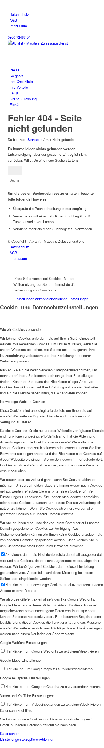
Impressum (18, 25)
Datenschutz (19, 14)
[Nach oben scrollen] (1, 269)
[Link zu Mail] (11, 3)
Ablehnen (60, 298)
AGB (13, 20)
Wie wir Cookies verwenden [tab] (21, 329)
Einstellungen (77, 298)
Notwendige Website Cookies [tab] (22, 401)
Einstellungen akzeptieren (33, 298)
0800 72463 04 (19, 37)
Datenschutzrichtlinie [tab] (16, 710)
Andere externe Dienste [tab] (18, 590)
